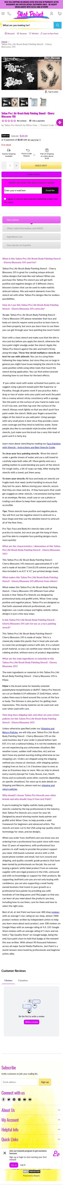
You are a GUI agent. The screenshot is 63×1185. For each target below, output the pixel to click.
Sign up (45, 1082)
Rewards (11, 33)
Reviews (23, 33)
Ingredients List (14, 236)
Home (4, 41)
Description (13, 219)
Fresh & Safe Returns (28, 155)
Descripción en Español (19, 245)
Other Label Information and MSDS (25, 228)
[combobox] (27, 25)
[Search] (58, 25)
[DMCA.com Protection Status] (31, 1172)
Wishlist (35, 33)
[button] (31, 140)
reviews (55, 912)
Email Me (50, 190)
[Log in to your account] (51, 13)
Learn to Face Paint (50, 33)
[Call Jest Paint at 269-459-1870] (9, 13)
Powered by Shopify (31, 1176)
